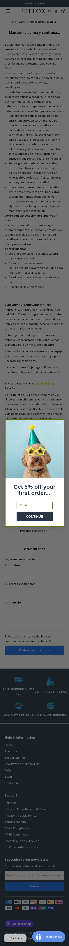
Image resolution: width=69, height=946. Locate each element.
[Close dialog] (60, 423)
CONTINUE (34, 516)
